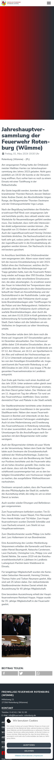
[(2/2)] (16, 646)
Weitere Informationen (24, 755)
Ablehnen (29, 751)
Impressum (38, 755)
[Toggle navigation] (48, 3)
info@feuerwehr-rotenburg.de (22, 715)
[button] (10, 673)
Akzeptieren (29, 745)
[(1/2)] (16, 624)
